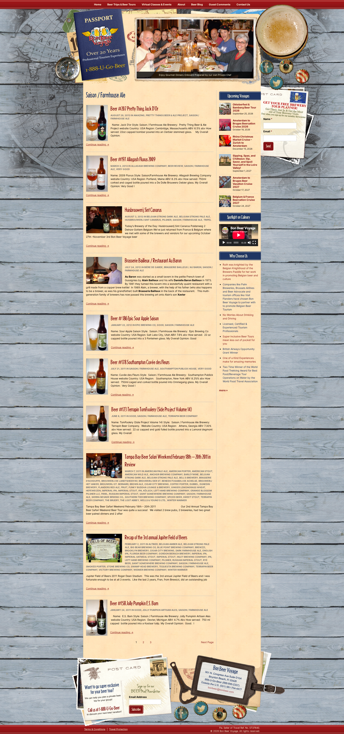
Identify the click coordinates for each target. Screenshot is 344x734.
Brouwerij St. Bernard (114, 484)
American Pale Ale (156, 471)
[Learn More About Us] (302, 76)
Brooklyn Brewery (137, 550)
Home (97, 4)
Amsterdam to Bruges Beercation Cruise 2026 (244, 123)
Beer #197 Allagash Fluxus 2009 (133, 159)
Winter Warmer (177, 500)
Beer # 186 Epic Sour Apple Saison (135, 318)
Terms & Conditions (94, 729)
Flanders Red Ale (109, 487)
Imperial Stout (127, 490)
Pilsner (166, 220)
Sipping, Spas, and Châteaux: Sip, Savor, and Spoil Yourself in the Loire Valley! (245, 161)
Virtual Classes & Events (156, 4)
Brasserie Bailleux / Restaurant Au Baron (153, 260)
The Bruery (112, 500)
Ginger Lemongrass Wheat (188, 487)
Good (160, 325)
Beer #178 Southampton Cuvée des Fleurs (140, 362)
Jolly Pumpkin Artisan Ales (159, 610)
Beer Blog (197, 4)
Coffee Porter (179, 484)
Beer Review (175, 166)
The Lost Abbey (129, 500)
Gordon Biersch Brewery (174, 553)
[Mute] (249, 242)
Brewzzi (200, 547)
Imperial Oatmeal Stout (140, 557)
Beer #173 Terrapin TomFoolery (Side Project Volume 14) (151, 409)
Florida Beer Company (143, 553)
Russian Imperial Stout (123, 494)
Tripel (207, 220)
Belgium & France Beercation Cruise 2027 (244, 199)
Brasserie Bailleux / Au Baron (182, 267)
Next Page (207, 642)
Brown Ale (136, 484)
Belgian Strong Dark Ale (162, 216)
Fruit (124, 487)
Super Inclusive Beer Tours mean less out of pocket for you (239, 340)
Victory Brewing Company (115, 569)
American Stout (202, 471)
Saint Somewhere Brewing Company (162, 494)
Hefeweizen (93, 490)
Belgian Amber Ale (170, 544)
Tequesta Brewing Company (176, 566)
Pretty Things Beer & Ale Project (167, 115)
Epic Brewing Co (145, 325)
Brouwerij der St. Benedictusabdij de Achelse (168, 481)
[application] (238, 235)
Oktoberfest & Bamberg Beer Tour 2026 (244, 107)
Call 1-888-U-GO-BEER (104, 68)
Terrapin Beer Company (183, 416)
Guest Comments (219, 4)
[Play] (224, 242)
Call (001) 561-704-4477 (221, 686)
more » (223, 390)
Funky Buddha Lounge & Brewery (149, 487)
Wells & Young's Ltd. (153, 500)
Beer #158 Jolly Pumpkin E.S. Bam (134, 603)
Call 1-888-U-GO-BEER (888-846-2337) (222, 682)
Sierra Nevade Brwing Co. (108, 497)
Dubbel (194, 484)
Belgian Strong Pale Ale (194, 216)
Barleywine (191, 474)
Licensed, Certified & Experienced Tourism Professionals (235, 327)
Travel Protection (118, 729)
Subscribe (136, 709)
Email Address (138, 696)
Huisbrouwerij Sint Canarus (143, 210)
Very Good (123, 169)
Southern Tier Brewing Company (145, 497)
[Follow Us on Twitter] (276, 82)
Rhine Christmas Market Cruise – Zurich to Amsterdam (243, 141)
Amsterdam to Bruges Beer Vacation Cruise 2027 (242, 182)
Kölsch (147, 490)
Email (267, 131)
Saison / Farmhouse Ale (187, 220)
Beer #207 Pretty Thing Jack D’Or (134, 108)
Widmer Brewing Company (149, 569)
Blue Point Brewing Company (175, 547)
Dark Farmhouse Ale (188, 550)
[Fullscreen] (254, 242)
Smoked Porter (96, 566)
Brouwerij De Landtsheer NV (119, 481)
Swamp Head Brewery (144, 566)
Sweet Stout (191, 497)
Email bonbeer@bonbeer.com (220, 690)
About (181, 4)
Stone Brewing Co (118, 566)
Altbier (153, 544)
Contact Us (243, 4)
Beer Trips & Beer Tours (121, 4)
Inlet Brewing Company (192, 557)
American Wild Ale (136, 474)
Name (267, 118)
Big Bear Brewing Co (143, 547)
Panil (104, 494)
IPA (140, 490)
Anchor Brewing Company (166, 474)
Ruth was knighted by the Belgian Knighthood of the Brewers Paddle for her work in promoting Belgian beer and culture (240, 271)
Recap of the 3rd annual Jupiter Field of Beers (156, 537)
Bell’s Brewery (188, 477)
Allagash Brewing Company (149, 166)
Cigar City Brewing (156, 484)
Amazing (139, 115)
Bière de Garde (153, 267)
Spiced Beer (174, 497)
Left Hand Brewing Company (171, 490)
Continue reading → (97, 144)
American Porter (180, 471)
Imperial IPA (109, 490)
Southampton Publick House (178, 368)
